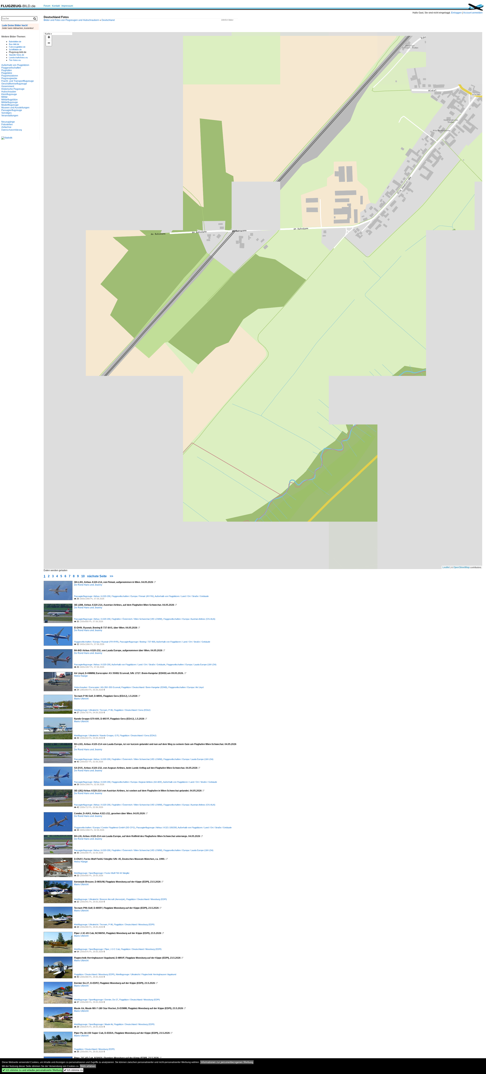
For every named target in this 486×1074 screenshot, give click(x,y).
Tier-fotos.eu (15, 60)
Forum (47, 6)
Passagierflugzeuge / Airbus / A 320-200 (92, 596)
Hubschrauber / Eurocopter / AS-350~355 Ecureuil (97, 687)
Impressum (67, 6)
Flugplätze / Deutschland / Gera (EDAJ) (132, 710)
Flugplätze (6, 73)
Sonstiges (6, 113)
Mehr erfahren (87, 1066)
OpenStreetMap (461, 567)
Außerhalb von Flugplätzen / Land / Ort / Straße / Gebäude (182, 596)
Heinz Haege (81, 676)
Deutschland (108, 20)
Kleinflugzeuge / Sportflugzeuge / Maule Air (93, 1024)
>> (111, 576)
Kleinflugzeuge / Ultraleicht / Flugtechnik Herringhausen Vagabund (146, 974)
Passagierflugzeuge (11, 110)
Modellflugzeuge (10, 105)
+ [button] (49, 37)
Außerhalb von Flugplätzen (15, 65)
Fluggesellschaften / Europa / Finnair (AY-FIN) (133, 596)
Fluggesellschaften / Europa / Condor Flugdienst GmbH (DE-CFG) (104, 827)
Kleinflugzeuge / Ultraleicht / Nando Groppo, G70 (96, 735)
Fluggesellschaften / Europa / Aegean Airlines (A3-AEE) (137, 782)
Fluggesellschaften (11, 67)
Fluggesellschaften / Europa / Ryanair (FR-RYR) (96, 642)
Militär (4, 97)
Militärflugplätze (9, 99)
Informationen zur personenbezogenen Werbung (227, 1062)
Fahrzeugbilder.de (17, 47)
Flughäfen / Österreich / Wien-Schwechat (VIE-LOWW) (137, 619)
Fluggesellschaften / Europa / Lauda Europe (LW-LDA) (191, 664)
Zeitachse (6, 127)
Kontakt (56, 6)
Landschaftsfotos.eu (18, 57)
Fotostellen (7, 124)
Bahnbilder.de (15, 41)
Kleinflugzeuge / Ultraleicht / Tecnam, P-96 (93, 710)
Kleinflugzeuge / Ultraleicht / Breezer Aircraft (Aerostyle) (99, 899)
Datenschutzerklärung (11, 130)
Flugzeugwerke (9, 78)
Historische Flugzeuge (12, 89)
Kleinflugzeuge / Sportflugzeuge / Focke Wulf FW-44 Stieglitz (101, 873)
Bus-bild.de (14, 44)
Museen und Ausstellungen (15, 107)
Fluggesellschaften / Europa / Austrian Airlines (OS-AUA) (189, 619)
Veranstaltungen (9, 115)
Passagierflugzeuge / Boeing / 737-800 (137, 642)
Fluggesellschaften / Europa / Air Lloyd (186, 687)
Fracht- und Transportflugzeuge (17, 81)
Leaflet (446, 567)
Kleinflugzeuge (9, 94)
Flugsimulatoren (9, 75)
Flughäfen (6, 70)
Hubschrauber (8, 91)
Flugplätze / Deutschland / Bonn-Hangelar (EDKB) (144, 687)
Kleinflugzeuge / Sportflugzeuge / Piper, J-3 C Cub (97, 949)
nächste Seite (97, 576)
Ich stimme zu (73, 1070)
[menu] (58, 33)
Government (7, 86)
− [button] (49, 43)
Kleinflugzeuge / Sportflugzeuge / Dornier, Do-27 (96, 999)
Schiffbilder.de (15, 49)
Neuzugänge (8, 121)
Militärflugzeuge (9, 102)
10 (83, 576)
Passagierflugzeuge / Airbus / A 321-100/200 (156, 827)
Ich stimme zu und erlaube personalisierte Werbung (32, 1070)
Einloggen (456, 12)
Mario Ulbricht (81, 698)
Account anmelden (473, 12)
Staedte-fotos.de (16, 55)
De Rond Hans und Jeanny (88, 584)
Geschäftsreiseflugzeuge (14, 83)
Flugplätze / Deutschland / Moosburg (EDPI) (146, 899)
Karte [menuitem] (47, 33)
